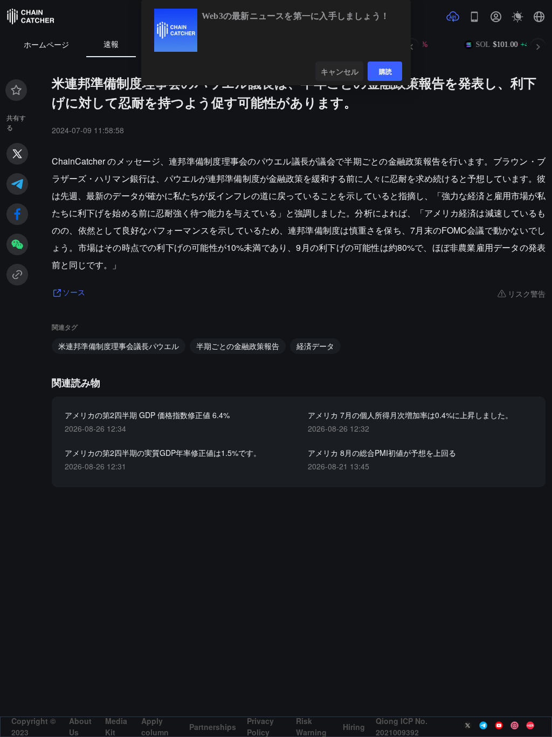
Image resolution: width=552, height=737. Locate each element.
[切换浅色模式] (517, 16)
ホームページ (46, 45)
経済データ (315, 345)
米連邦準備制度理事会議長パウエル (118, 345)
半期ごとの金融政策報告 (237, 345)
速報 (111, 44)
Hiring (354, 726)
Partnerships (212, 726)
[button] (539, 16)
